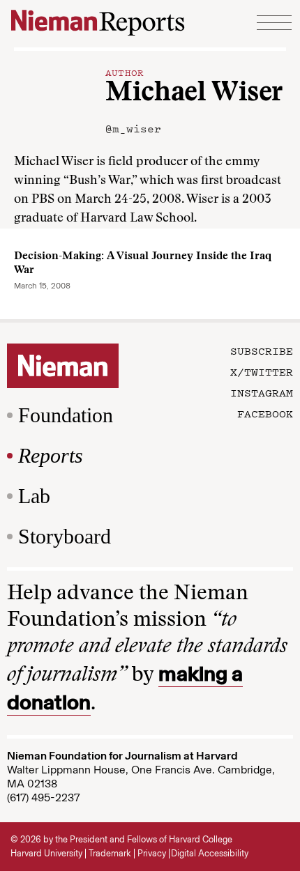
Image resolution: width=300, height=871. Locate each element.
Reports (50, 455)
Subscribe (261, 350)
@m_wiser (133, 128)
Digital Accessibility (209, 853)
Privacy (151, 853)
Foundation (65, 414)
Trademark (110, 853)
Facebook (265, 413)
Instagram (261, 392)
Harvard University (46, 853)
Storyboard (64, 536)
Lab (34, 495)
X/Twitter (261, 371)
